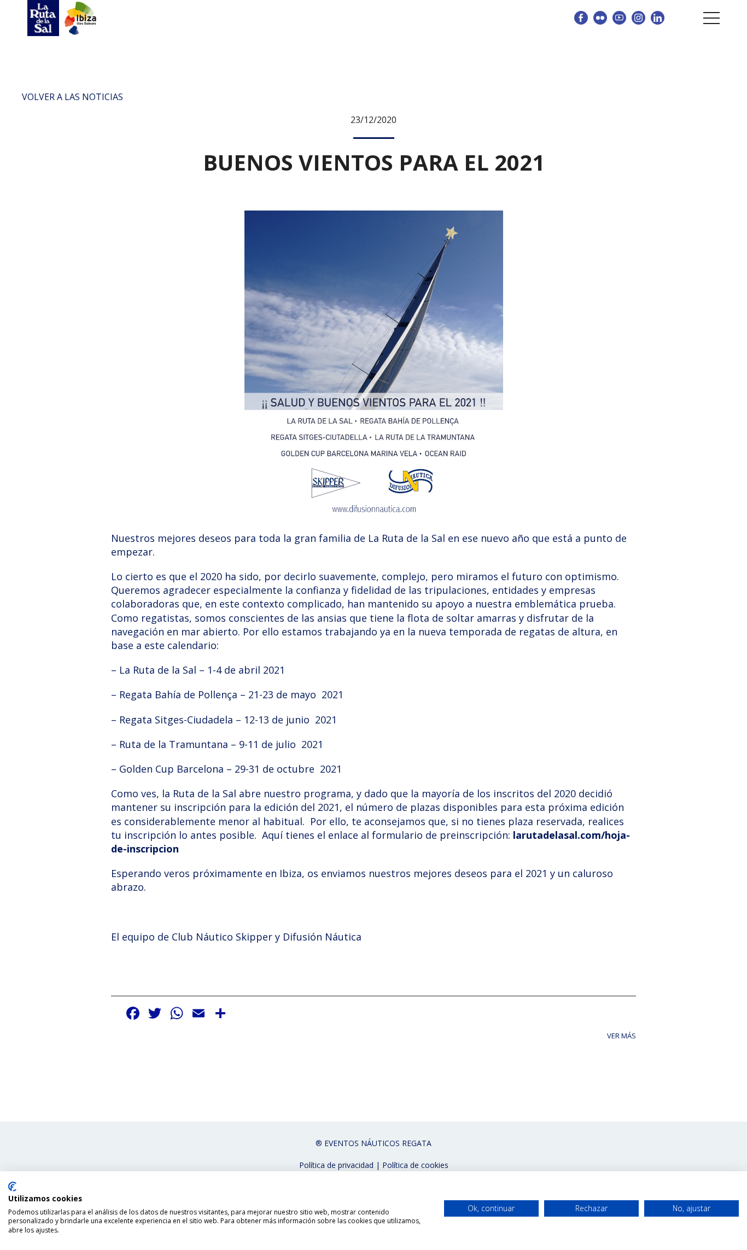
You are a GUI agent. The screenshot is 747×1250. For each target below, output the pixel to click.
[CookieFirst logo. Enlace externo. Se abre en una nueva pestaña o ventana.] (12, 1186)
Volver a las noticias (72, 97)
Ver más (621, 1035)
